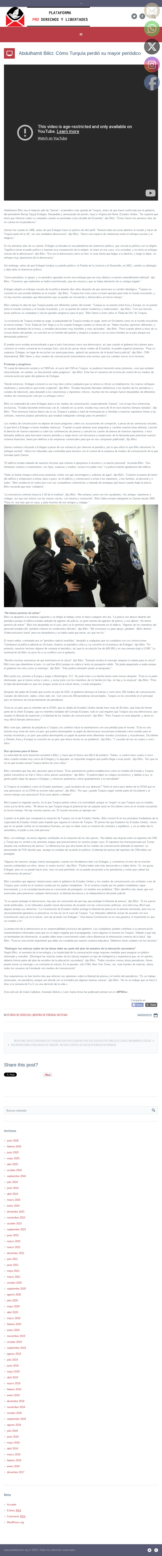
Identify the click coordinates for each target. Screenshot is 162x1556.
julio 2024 (12, 1182)
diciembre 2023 (15, 1211)
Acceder (11, 1504)
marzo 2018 (13, 1454)
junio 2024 (13, 1187)
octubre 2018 (14, 1413)
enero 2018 (13, 1466)
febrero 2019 (14, 1389)
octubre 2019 (14, 1341)
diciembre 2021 (15, 1253)
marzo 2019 (13, 1383)
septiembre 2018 (16, 1418)
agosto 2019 (14, 1353)
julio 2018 (12, 1430)
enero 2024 (13, 1205)
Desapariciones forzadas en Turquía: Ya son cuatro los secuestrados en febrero (63, 1045)
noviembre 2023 (16, 1217)
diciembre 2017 (15, 1472)
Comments (16, 1516)
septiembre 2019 (16, 1347)
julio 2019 (12, 1359)
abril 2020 (12, 1312)
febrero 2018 (14, 1460)
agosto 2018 (14, 1424)
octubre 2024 (14, 1170)
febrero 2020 (14, 1324)
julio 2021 (12, 1259)
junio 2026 (13, 1140)
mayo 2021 (13, 1270)
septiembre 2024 (16, 1176)
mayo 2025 (13, 1158)
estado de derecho (18, 1015)
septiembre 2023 (16, 1229)
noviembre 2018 (16, 1407)
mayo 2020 (13, 1306)
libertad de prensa (44, 1015)
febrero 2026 (14, 1146)
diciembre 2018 (15, 1401)
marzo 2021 (13, 1276)
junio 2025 (13, 1152)
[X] (134, 16)
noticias (62, 1015)
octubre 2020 (14, 1282)
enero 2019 (13, 1395)
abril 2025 (12, 1164)
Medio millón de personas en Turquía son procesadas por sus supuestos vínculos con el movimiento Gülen (82, 1040)
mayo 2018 (13, 1442)
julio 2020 (12, 1300)
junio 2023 (13, 1235)
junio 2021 (13, 1264)
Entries (14, 1510)
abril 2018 (12, 1448)
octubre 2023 (14, 1223)
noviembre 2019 (16, 1336)
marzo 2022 (13, 1247)
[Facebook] (142, 16)
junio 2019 (13, 1365)
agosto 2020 (14, 1294)
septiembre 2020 (16, 1288)
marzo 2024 (13, 1199)
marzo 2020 (13, 1318)
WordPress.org (15, 1522)
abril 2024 (12, 1193)
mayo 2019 (13, 1371)
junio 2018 (13, 1436)
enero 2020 (13, 1330)
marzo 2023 (13, 1241)
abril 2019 (12, 1377)
